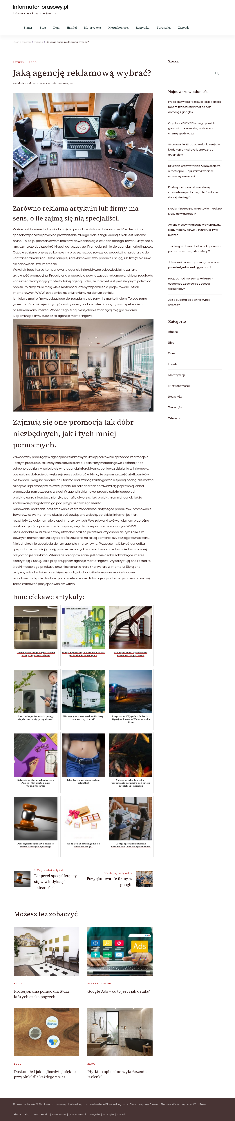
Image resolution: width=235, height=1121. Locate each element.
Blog (43, 27)
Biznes (28, 27)
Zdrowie (183, 27)
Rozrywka (142, 27)
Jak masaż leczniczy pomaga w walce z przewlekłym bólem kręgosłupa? (194, 265)
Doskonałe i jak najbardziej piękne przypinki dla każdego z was (45, 1074)
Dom (56, 27)
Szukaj (174, 61)
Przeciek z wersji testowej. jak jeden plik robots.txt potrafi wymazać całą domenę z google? (194, 107)
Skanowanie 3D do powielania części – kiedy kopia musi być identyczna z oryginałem (194, 149)
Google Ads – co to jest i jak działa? (118, 991)
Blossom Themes (160, 1104)
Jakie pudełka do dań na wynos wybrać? (189, 302)
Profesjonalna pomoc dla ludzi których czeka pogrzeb (41, 994)
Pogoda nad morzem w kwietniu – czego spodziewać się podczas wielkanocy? (190, 283)
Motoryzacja (92, 27)
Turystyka (164, 27)
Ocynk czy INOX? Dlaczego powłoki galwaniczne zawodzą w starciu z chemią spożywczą (191, 128)
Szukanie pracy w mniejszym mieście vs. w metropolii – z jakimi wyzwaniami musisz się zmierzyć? (194, 171)
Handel (72, 27)
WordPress (200, 1104)
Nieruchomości (118, 27)
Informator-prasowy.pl (40, 7)
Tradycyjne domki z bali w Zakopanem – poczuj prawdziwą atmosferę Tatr (194, 249)
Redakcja (18, 83)
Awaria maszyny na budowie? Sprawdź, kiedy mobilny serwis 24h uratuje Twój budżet (194, 229)
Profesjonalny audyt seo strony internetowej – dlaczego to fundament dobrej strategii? (194, 192)
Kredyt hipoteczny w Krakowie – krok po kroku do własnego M (195, 211)
